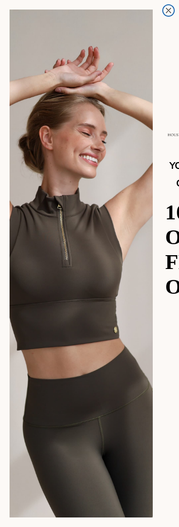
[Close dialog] (168, 10)
